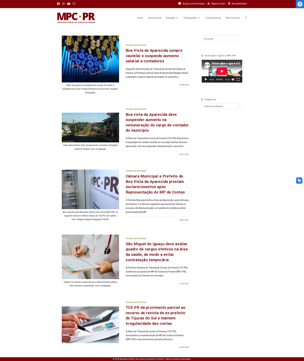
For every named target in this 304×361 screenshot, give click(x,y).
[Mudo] (233, 79)
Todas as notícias (136, 45)
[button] (300, 4)
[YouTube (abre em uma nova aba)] (68, 3)
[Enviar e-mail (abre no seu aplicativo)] (74, 3)
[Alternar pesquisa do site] (245, 18)
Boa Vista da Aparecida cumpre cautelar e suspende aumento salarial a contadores (154, 55)
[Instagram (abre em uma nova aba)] (63, 3)
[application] (222, 71)
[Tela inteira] (238, 79)
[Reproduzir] (205, 79)
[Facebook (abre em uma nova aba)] (59, 3)
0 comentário (135, 85)
